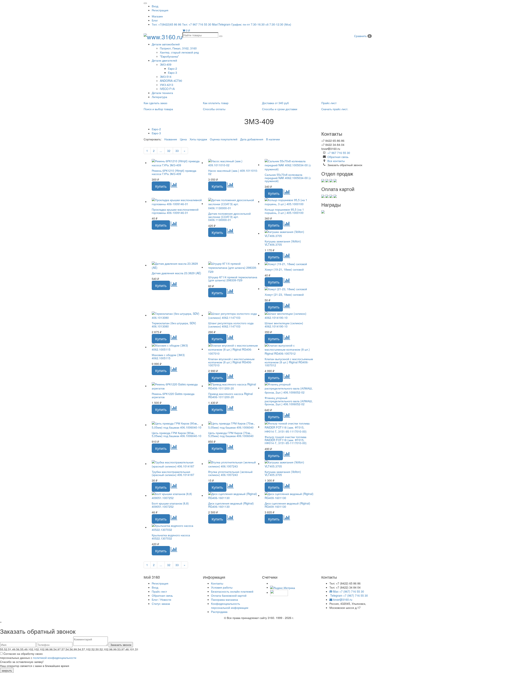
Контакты (217, 583)
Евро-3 (172, 72)
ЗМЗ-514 (165, 77)
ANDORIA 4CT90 (171, 81)
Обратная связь (337, 157)
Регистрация (160, 10)
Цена (183, 139)
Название (170, 139)
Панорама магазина (224, 599)
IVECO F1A (167, 89)
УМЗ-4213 (166, 85)
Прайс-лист (159, 591)
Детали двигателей (164, 60)
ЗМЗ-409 (165, 64)
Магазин (157, 16)
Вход (155, 6)
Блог (155, 20)
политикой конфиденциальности (54, 658)
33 (177, 151)
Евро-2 (172, 68)
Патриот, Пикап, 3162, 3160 (178, 48)
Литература (159, 97)
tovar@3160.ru (342, 599)
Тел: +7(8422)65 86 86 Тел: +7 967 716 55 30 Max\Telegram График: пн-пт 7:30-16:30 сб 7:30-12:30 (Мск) (221, 24)
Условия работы (221, 587)
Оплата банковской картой (228, 595)
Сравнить (362, 36)
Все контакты (336, 161)
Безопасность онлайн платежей (232, 591)
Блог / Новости (161, 599)
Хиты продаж (198, 139)
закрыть (7, 670)
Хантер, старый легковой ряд (179, 52)
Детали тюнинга (162, 93)
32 (168, 151)
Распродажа (219, 612)
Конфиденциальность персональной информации (229, 606)
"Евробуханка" (169, 56)
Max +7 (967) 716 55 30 (348, 591)
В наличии (273, 139)
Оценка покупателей (223, 139)
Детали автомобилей (166, 44)
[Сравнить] (174, 186)
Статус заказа (161, 604)
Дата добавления (251, 139)
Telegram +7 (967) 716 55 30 (348, 595)
